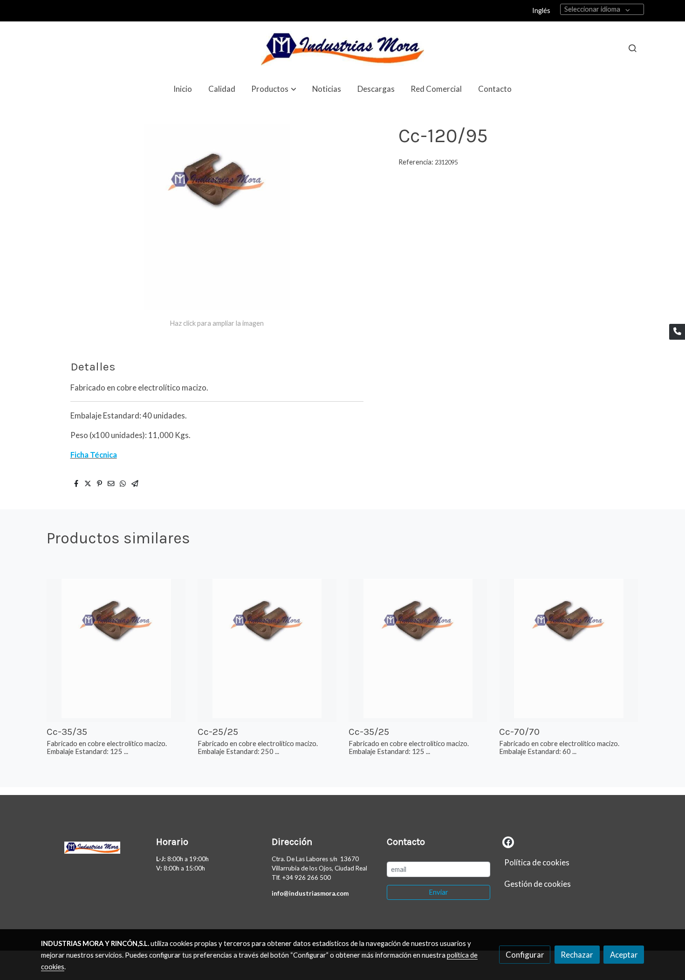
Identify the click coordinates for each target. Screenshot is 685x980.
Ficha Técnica (93, 454)
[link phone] (677, 332)
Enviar (438, 892)
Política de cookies (536, 862)
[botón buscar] (632, 48)
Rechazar (577, 954)
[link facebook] (508, 841)
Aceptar (624, 954)
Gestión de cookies (537, 884)
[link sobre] (93, 845)
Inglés (541, 10)
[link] (342, 48)
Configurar (525, 954)
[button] (274, 89)
